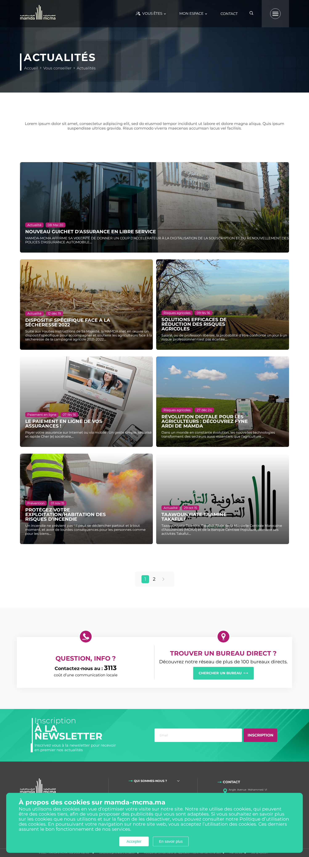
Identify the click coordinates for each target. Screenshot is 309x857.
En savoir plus (171, 842)
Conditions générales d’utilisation (117, 852)
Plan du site (236, 852)
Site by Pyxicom (259, 852)
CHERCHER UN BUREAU (220, 673)
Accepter (134, 842)
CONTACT (229, 14)
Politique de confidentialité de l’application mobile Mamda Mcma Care (182, 852)
